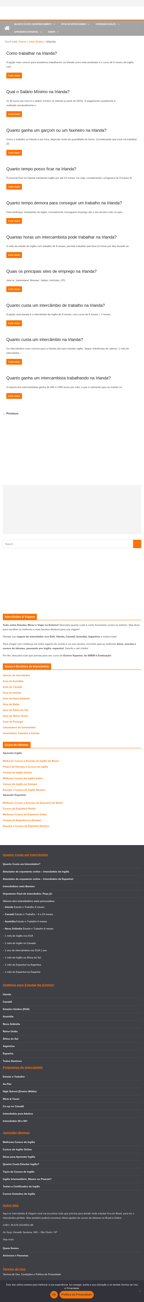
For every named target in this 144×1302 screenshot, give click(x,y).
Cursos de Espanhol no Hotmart (22, 820)
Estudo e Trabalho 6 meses (29, 907)
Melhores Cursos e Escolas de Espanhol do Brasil (33, 802)
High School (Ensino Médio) (20, 1091)
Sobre (51, 32)
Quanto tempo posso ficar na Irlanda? (41, 168)
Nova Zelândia (11, 1024)
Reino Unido (10, 1031)
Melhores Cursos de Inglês (19, 1142)
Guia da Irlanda (12, 692)
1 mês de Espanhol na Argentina (23, 964)
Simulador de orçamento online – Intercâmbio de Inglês (36, 871)
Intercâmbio (36, 41)
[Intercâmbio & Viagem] (7, 28)
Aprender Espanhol (26, 32)
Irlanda (7, 994)
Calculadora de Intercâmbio (19, 727)
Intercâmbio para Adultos (18, 1113)
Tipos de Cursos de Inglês (18, 1171)
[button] (53, 24)
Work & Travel (11, 1098)
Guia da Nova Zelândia (16, 698)
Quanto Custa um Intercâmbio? (32, 24)
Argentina (9, 1046)
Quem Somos (11, 1248)
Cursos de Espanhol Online (19, 808)
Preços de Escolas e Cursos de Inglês (25, 766)
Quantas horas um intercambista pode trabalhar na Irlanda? (61, 237)
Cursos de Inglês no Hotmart (20, 784)
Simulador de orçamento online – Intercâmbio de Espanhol (38, 879)
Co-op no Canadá (13, 1106)
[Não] (139, 1291)
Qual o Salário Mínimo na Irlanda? (38, 91)
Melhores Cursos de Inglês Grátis (23, 778)
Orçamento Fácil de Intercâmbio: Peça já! (27, 893)
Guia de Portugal (13, 721)
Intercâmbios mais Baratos (19, 886)
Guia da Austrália (13, 681)
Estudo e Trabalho (14, 1076)
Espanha (8, 1053)
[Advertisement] (72, 509)
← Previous (10, 413)
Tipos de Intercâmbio (73, 24)
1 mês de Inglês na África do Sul (23, 957)
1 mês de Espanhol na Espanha (22, 971)
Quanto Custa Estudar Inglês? (21, 1164)
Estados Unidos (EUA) (16, 1009)
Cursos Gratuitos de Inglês (19, 1193)
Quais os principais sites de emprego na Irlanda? (51, 271)
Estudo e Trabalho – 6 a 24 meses (34, 914)
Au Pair (7, 1084)
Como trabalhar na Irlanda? (31, 53)
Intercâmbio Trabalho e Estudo (21, 733)
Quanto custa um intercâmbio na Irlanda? (44, 339)
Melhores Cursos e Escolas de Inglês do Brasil (31, 760)
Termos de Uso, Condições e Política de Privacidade (32, 1274)
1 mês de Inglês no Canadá (20, 943)
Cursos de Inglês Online (17, 772)
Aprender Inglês (106, 24)
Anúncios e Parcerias (15, 1255)
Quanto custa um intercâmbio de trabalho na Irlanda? (55, 305)
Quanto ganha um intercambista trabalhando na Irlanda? (58, 378)
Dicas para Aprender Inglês (19, 1156)
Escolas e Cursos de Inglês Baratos (24, 789)
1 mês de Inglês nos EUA (19, 935)
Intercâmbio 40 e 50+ (15, 1121)
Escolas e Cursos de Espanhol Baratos (26, 826)
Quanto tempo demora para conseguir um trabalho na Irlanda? (64, 202)
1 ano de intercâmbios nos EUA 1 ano (26, 950)
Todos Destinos (12, 1061)
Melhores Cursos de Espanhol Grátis (25, 814)
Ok (54, 1294)
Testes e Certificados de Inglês (21, 1186)
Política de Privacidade (76, 1294)
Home (22, 41)
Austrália (8, 1016)
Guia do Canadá (12, 686)
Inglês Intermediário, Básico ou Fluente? (27, 1179)
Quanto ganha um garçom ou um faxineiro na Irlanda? (56, 130)
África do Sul (10, 1038)
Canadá (7, 1001)
